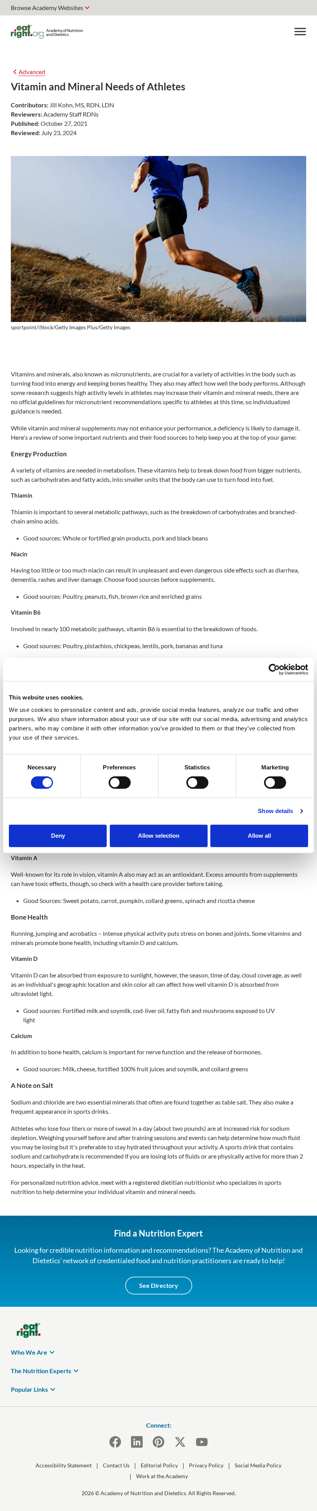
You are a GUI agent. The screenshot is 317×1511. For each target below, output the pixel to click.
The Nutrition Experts (41, 1370)
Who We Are (29, 1352)
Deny (58, 835)
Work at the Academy (162, 1476)
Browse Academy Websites (47, 7)
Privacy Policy (206, 1465)
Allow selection (158, 835)
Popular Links (29, 1389)
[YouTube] (202, 1442)
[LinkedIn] (137, 1442)
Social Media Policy (258, 1465)
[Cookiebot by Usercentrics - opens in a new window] (274, 669)
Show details (275, 811)
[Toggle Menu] (300, 31)
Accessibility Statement (64, 1465)
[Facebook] (115, 1442)
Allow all (259, 835)
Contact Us (116, 1465)
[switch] (120, 782)
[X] (180, 1442)
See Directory (158, 1285)
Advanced (32, 71)
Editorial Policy (159, 1465)
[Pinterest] (158, 1442)
